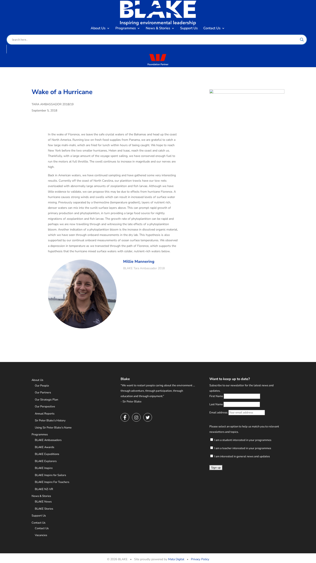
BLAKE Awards (44, 447)
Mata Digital (176, 559)
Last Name (216, 404)
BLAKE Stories (44, 509)
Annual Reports (44, 414)
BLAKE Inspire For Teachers (52, 482)
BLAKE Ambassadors (48, 440)
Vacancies (41, 535)
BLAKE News (43, 502)
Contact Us (212, 29)
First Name (216, 396)
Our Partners (43, 392)
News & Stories (158, 29)
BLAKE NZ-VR (44, 489)
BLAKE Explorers (46, 461)
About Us (98, 29)
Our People (42, 386)
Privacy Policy (200, 559)
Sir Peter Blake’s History (50, 420)
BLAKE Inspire (44, 468)
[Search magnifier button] (302, 40)
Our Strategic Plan (46, 400)
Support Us (189, 29)
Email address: (219, 413)
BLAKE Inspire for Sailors (50, 475)
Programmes (125, 29)
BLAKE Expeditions (47, 454)
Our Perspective (45, 406)
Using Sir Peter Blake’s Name (53, 428)
